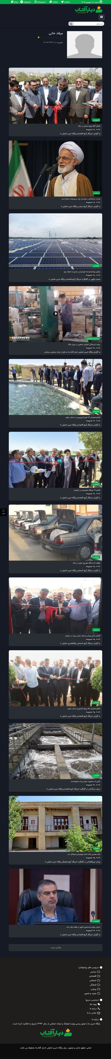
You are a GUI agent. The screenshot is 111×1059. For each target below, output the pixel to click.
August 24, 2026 (93, 930)
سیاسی (96, 193)
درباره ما (93, 1008)
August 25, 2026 (93, 566)
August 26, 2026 (93, 421)
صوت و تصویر (90, 993)
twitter (67, 2)
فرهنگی (96, 848)
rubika (55, 2)
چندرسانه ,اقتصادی (93, 338)
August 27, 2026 (93, 348)
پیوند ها (93, 1004)
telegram (27, 2)
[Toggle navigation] (100, 17)
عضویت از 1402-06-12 (53, 42)
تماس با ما (91, 1013)
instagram (41, 2)
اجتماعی (96, 557)
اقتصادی (96, 120)
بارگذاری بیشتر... (55, 947)
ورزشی (93, 989)
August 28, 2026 (93, 129)
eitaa (16, 2)
